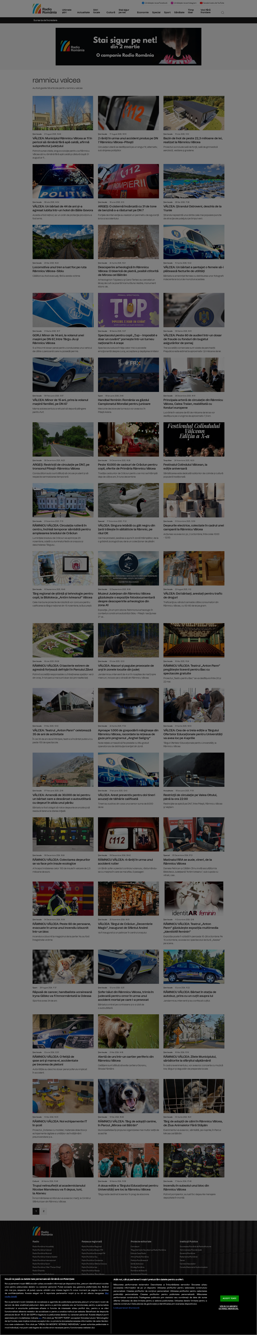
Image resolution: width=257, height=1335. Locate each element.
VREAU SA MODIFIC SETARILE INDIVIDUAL (228, 1307)
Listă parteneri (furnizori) (126, 1308)
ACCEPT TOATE (230, 1298)
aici (40, 1318)
